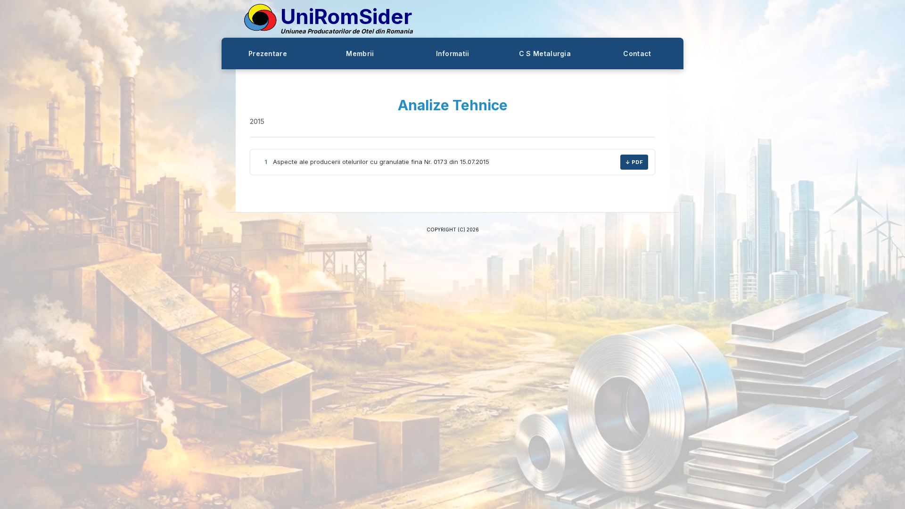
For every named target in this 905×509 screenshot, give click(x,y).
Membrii (360, 53)
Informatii (452, 53)
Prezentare (267, 53)
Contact (637, 53)
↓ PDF (634, 162)
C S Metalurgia (545, 53)
